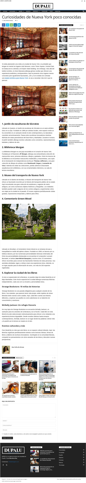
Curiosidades (62, 450)
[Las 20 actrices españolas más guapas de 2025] (63, 39)
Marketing (57, 11)
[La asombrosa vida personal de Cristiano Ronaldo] (28, 366)
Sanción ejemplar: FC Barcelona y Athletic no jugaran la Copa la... (74, 78)
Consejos (61, 460)
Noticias (5, 11)
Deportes (28, 11)
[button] (83, 11)
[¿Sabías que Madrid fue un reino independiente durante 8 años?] (28, 388)
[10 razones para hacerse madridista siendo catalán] (10, 388)
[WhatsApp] (11, 25)
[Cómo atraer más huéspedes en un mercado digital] (63, 127)
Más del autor (19, 357)
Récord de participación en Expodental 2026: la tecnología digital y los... (47, 468)
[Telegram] (19, 25)
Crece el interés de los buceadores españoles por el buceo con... (76, 142)
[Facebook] (82, 1)
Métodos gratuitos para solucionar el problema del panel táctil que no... (47, 452)
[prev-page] (53, 358)
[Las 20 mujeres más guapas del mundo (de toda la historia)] (63, 71)
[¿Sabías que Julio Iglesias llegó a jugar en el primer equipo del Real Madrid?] (63, 47)
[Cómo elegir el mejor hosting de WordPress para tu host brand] (47, 388)
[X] (85, 1)
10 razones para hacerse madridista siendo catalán (9, 396)
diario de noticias (13, 456)
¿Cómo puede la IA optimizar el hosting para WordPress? (76, 61)
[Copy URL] (23, 25)
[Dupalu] (43, 6)
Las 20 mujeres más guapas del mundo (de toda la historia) (76, 69)
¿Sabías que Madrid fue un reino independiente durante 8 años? (28, 396)
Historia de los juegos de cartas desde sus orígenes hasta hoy (76, 93)
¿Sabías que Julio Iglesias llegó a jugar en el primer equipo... (76, 45)
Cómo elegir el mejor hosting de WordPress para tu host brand (47, 396)
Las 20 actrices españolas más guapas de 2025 (76, 37)
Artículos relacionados (8, 357)
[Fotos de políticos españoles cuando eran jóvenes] (63, 119)
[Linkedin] (15, 25)
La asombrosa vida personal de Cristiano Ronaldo (28, 374)
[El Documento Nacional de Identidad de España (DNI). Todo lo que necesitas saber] (63, 103)
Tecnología (44, 11)
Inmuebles (35, 11)
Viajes (51, 11)
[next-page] (55, 358)
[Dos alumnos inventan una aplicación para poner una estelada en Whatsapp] (63, 111)
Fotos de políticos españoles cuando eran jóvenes (76, 117)
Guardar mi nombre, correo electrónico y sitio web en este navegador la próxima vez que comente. (28, 434)
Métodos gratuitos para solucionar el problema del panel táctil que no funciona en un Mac (10, 376)
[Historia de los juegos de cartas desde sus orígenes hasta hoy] (63, 95)
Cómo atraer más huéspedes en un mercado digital (76, 125)
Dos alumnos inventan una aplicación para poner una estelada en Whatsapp (75, 110)
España (20, 11)
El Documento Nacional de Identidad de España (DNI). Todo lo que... (75, 102)
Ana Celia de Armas (8, 20)
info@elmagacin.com (14, 461)
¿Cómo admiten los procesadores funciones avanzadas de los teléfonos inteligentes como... (75, 87)
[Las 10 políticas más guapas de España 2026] (63, 31)
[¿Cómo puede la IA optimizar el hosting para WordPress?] (63, 63)
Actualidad (12, 11)
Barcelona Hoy (13, 458)
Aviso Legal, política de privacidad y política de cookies (69, 479)
